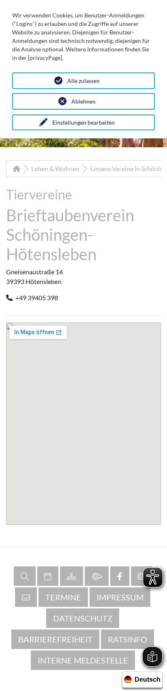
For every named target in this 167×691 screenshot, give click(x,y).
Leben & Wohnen (55, 168)
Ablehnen (83, 101)
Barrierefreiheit (55, 639)
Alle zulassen (83, 80)
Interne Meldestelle (83, 660)
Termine (63, 597)
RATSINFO (127, 639)
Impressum (119, 597)
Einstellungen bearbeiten (83, 122)
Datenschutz (82, 618)
